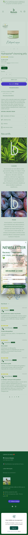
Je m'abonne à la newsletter (14, 286)
